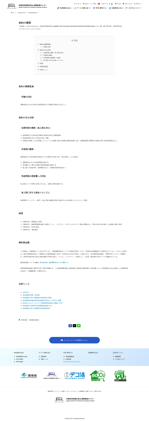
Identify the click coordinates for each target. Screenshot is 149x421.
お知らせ (78, 4)
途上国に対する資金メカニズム (53, 60)
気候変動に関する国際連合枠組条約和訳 (36, 308)
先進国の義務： (48, 55)
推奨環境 (81, 391)
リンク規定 (62, 391)
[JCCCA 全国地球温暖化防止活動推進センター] (31, 6)
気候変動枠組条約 (117, 26)
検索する (138, 4)
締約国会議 (44, 66)
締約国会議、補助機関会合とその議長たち (54, 262)
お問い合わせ (128, 4)
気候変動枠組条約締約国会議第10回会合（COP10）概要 (42, 300)
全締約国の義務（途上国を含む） (54, 53)
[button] (70, 325)
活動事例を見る (93, 352)
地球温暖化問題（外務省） (32, 295)
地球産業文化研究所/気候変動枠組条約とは (37, 305)
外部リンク (44, 70)
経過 (41, 63)
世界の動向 (108, 26)
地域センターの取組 (90, 4)
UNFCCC (26, 292)
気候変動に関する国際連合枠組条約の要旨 (37, 297)
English (119, 4)
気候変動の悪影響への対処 (52, 58)
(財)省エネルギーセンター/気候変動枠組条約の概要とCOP (42, 303)
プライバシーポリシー (72, 391)
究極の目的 (47, 47)
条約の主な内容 (45, 50)
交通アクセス (89, 391)
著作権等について (52, 391)
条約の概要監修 (45, 44)
